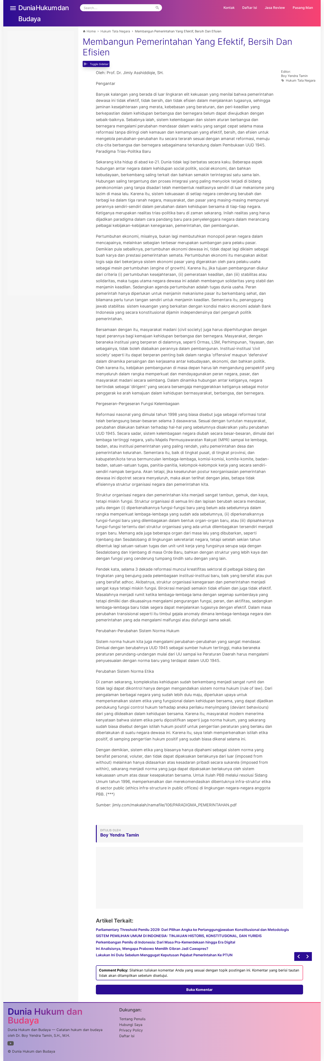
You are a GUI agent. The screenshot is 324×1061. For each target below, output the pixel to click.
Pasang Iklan (303, 8)
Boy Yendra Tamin (294, 76)
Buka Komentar (199, 989)
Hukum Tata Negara (300, 80)
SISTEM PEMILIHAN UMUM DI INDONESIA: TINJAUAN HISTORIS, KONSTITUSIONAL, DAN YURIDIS (179, 936)
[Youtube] (10, 1044)
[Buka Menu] (13, 7)
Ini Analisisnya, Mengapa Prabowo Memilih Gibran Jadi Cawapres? (152, 948)
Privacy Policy (131, 1030)
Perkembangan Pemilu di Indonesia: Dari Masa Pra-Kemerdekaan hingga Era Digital (165, 942)
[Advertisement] (199, 878)
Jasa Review (275, 8)
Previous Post (307, 956)
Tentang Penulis (132, 1019)
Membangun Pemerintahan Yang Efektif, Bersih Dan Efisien (187, 47)
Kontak (229, 8)
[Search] (157, 7)
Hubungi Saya (130, 1024)
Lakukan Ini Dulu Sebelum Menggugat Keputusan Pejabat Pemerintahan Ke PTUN (164, 955)
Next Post (298, 956)
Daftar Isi (249, 8)
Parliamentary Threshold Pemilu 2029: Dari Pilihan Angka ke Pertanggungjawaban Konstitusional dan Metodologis (192, 929)
